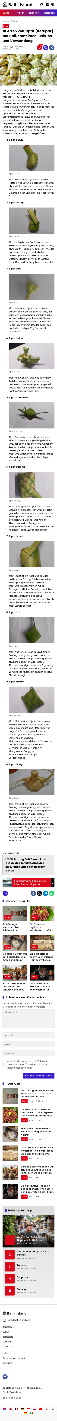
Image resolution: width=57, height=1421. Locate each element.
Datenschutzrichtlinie (14, 1358)
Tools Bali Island (12, 1392)
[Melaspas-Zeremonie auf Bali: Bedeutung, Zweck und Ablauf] (15, 943)
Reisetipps (8, 1327)
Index (5, 1353)
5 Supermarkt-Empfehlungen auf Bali (33, 1253)
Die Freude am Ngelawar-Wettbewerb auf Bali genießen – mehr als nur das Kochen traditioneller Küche (42, 927)
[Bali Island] (18, 4)
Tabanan (22, 1265)
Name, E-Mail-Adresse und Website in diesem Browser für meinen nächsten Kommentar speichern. (27, 1064)
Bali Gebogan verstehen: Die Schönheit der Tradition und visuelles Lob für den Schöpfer (14, 927)
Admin (5, 47)
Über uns (7, 1363)
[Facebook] (33, 893)
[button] (42, 5)
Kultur (5, 26)
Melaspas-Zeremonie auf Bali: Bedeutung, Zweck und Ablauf (15, 957)
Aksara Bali (33, 1388)
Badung (21, 1289)
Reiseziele (8, 1336)
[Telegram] (45, 893)
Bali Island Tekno (12, 1388)
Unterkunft (8, 1346)
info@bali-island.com (20, 1320)
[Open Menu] (47, 5)
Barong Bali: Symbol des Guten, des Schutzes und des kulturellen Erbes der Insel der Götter (14, 986)
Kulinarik (7, 1341)
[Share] (51, 47)
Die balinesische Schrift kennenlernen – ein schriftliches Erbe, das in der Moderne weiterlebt (42, 957)
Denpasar (22, 1277)
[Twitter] (39, 893)
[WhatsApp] (51, 893)
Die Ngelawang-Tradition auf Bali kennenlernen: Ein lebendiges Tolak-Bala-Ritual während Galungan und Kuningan (42, 986)
